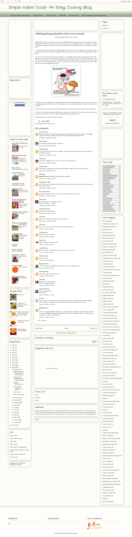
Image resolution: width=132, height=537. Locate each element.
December (17, 369)
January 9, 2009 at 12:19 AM (46, 285)
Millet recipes (106, 370)
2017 (13, 347)
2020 (13, 345)
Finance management (17, 251)
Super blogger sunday (109, 99)
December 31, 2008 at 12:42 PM (47, 171)
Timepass (15, 244)
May (15, 412)
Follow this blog (19, 105)
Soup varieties (107, 464)
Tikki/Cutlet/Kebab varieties (110, 484)
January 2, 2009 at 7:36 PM (46, 252)
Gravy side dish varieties (109, 327)
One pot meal (106, 384)
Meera (41, 240)
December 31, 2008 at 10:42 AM (47, 138)
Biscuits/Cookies (107, 238)
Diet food (105, 284)
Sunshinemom (43, 182)
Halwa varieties (107, 338)
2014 (13, 352)
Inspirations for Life (18, 183)
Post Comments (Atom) (69, 333)
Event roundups (107, 309)
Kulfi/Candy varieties (108, 358)
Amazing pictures (74, 15)
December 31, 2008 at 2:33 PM (47, 196)
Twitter (37, 400)
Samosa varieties (107, 452)
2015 (13, 350)
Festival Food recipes (109, 312)
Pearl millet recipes (108, 404)
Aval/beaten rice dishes (109, 224)
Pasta (104, 398)
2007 (13, 425)
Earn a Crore (13, 435)
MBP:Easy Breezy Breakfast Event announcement (18, 373)
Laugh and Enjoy (17, 249)
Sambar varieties (107, 450)
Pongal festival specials (109, 415)
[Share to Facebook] (47, 121)
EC (40, 298)
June (15, 410)
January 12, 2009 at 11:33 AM (47, 304)
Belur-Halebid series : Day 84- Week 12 (23, 226)
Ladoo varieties (107, 361)
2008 (13, 367)
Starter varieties (107, 473)
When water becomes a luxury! (20, 169)
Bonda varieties (107, 241)
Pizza (104, 410)
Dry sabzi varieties (108, 292)
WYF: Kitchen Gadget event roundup (17, 388)
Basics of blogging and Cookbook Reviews (94, 15)
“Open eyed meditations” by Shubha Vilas (23, 160)
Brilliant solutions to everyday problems (23, 237)
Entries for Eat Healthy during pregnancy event (18, 378)
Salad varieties (107, 447)
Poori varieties (107, 421)
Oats (104, 381)
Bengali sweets (107, 232)
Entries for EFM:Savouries (18, 383)
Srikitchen (42, 256)
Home (66, 328)
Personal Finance (38, 15)
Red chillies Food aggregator (18, 447)
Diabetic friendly (107, 281)
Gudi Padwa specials (108, 332)
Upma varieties (107, 490)
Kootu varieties (107, 352)
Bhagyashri (42, 263)
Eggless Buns (106, 301)
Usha (40, 216)
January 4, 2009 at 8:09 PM (46, 260)
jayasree (41, 141)
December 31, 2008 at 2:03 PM (47, 178)
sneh (40, 279)
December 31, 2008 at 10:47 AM (47, 145)
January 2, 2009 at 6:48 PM (46, 244)
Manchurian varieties (108, 364)
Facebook (37, 397)
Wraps (104, 498)
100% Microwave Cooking (20, 212)
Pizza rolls (21, 213)
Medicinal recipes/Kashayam (111, 367)
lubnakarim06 (43, 209)
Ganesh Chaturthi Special (110, 321)
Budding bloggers (108, 249)
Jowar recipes (106, 344)
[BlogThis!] (44, 121)
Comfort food (106, 272)
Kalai (40, 224)
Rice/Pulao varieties (108, 441)
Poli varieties (106, 412)
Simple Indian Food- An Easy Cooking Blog (50, 7)
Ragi (104, 430)
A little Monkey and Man (18, 185)
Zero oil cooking (107, 501)
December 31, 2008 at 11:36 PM (47, 221)
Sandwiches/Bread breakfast (111, 455)
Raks (40, 174)
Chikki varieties (107, 261)
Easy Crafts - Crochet (18, 254)
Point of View (16, 168)
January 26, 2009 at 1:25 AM (46, 317)
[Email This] (42, 121)
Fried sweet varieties (108, 318)
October (16, 400)
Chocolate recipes (108, 266)
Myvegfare (42, 308)
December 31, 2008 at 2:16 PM (47, 188)
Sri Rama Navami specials (110, 470)
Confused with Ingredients (110, 275)
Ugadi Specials (107, 487)
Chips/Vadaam (107, 264)
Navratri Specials (107, 375)
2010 (13, 362)
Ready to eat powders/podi (110, 438)
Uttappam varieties (108, 493)
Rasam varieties (107, 435)
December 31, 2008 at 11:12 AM (47, 155)
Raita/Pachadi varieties (109, 433)
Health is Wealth (17, 265)
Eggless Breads (107, 298)
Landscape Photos (18, 173)
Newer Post (39, 328)
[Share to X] (45, 121)
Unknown (41, 232)
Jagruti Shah (42, 289)
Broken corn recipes (108, 246)
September (17, 402)
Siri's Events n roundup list (17, 454)
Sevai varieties (107, 461)
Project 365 (62, 15)
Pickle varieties (107, 407)
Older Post (93, 328)
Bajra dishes (106, 229)
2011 (13, 360)
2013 (13, 355)
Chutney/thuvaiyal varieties (110, 269)
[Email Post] (39, 121)
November (17, 397)
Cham (40, 158)
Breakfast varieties (108, 244)
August (16, 405)
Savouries (105, 458)
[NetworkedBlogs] (19, 102)
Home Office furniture (16, 438)
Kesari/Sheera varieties (109, 349)
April (15, 415)
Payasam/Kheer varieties (110, 401)
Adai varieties (106, 221)
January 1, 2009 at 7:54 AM (46, 229)
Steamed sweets (107, 475)
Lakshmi (41, 166)
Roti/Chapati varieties (109, 444)
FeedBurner (116, 123)
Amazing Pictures (17, 234)
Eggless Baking (107, 295)
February (16, 419)
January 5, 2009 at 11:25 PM (46, 276)
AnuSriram (42, 271)
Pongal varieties (107, 418)
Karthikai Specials (108, 347)
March (16, 417)
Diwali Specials (107, 287)
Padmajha (42, 149)
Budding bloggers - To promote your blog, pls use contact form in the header (112, 103)
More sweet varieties (108, 372)
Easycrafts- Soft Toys (18, 276)
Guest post (106, 335)
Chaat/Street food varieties (110, 258)
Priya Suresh (42, 191)
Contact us (106, 28)
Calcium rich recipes (108, 255)
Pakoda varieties (107, 387)
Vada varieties (107, 495)
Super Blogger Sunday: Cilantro (22, 329)
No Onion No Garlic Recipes (111, 378)
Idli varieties (106, 341)
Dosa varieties (107, 289)
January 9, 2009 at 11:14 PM (46, 295)
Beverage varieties (108, 235)
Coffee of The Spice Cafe (57, 43)
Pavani (41, 199)
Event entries (17, 392)
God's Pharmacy (23, 267)
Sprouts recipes (107, 467)
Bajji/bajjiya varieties (108, 226)
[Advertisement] (68, 25)
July (15, 407)
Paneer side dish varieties (110, 390)
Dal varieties (106, 278)
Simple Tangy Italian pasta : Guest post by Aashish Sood (23, 313)
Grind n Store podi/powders (110, 329)
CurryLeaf (42, 131)
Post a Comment (41, 320)
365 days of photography (19, 223)
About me (105, 25)
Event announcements (49, 123)
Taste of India (14, 457)
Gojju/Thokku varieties (109, 324)
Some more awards (18, 394)
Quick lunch (106, 427)
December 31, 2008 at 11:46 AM (47, 163)
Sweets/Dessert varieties (110, 481)
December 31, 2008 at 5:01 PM (47, 205)
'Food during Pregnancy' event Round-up (22, 305)
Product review (107, 424)
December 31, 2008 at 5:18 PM (47, 213)
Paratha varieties (107, 395)
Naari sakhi (13, 441)
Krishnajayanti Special (109, 355)
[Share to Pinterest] (49, 121)
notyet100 (42, 248)
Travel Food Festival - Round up (23, 321)
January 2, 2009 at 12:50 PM (46, 236)
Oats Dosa (21, 294)
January (16, 422)
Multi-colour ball (23, 278)
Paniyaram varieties (108, 392)
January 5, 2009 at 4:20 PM (46, 268)
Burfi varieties (106, 252)
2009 (13, 365)
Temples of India (51, 15)
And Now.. (14, 246)
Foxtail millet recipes (108, 315)
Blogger (75, 533)
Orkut (36, 395)
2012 (13, 357)
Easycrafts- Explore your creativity (20, 15)
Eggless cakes (107, 304)
